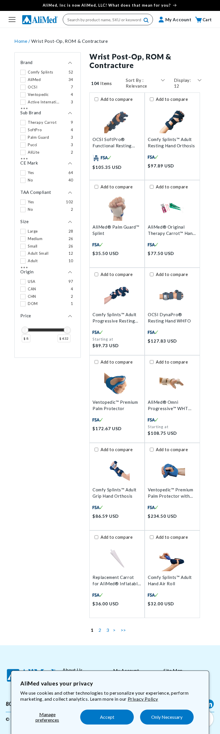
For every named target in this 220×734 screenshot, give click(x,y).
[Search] (146, 20)
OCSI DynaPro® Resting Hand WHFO (169, 318)
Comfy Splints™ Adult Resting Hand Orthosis (171, 142)
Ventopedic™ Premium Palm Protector (115, 405)
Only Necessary (166, 717)
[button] (12, 19)
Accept (107, 717)
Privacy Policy (143, 699)
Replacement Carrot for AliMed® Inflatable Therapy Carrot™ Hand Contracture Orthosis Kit (116, 581)
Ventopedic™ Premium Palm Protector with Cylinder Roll (170, 493)
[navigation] (47, 205)
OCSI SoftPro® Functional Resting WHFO (112, 143)
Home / (22, 41)
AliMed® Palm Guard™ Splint (116, 230)
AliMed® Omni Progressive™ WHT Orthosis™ (168, 405)
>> (123, 630)
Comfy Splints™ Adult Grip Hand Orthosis (115, 493)
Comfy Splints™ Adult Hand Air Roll (170, 580)
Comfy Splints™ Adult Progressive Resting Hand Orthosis (115, 318)
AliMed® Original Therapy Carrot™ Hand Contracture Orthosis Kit (171, 230)
